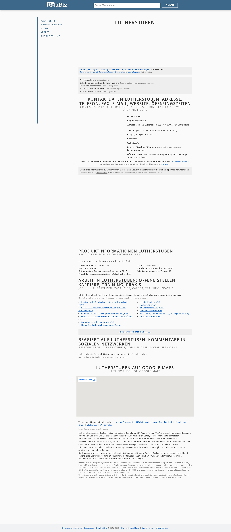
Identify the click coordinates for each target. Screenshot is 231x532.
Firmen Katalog (51, 24)
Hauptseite (47, 20)
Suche (44, 28)
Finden (170, 5)
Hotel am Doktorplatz (124, 422)
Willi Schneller (106, 424)
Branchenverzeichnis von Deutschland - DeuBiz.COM (84, 528)
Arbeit (44, 32)
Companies (84, 72)
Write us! (166, 164)
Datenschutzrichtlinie (130, 528)
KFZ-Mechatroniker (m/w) (151, 307)
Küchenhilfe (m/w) (148, 304)
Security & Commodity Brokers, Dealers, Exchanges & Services (115, 72)
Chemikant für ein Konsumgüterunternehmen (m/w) (104, 313)
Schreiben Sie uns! (180, 161)
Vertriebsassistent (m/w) (151, 310)
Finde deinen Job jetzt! (135, 331)
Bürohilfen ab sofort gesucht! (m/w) (97, 322)
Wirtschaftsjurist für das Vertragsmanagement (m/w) (164, 313)
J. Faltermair (92, 424)
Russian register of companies (154, 528)
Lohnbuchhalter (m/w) (150, 302)
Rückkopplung (50, 36)
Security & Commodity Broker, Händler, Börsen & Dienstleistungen (118, 69)
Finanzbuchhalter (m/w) (150, 316)
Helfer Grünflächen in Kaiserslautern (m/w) (101, 325)
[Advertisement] (57, 81)
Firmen (83, 69)
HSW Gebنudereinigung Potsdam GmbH (155, 422)
